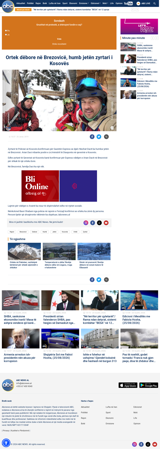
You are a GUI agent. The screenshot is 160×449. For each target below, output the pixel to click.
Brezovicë (23, 232)
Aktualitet (20, 3)
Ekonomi (73, 3)
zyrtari (85, 232)
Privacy (6, 430)
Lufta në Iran (54, 3)
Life (112, 3)
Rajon (38, 3)
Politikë (30, 3)
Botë (45, 3)
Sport (64, 3)
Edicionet (95, 3)
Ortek (75, 232)
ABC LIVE (146, 4)
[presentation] (153, 38)
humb (45, 232)
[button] (6, 442)
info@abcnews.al (24, 383)
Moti (105, 3)
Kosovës (65, 232)
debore (34, 232)
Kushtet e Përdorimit (20, 430)
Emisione (83, 3)
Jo (8, 34)
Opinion (119, 3)
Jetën (54, 232)
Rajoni (12, 232)
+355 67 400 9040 (24, 386)
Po (8, 30)
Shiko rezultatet (59, 44)
